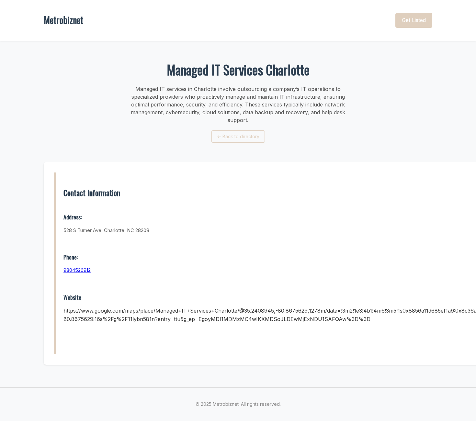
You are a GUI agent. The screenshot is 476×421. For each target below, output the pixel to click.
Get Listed (414, 20)
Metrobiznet (63, 20)
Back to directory (238, 136)
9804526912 (77, 270)
